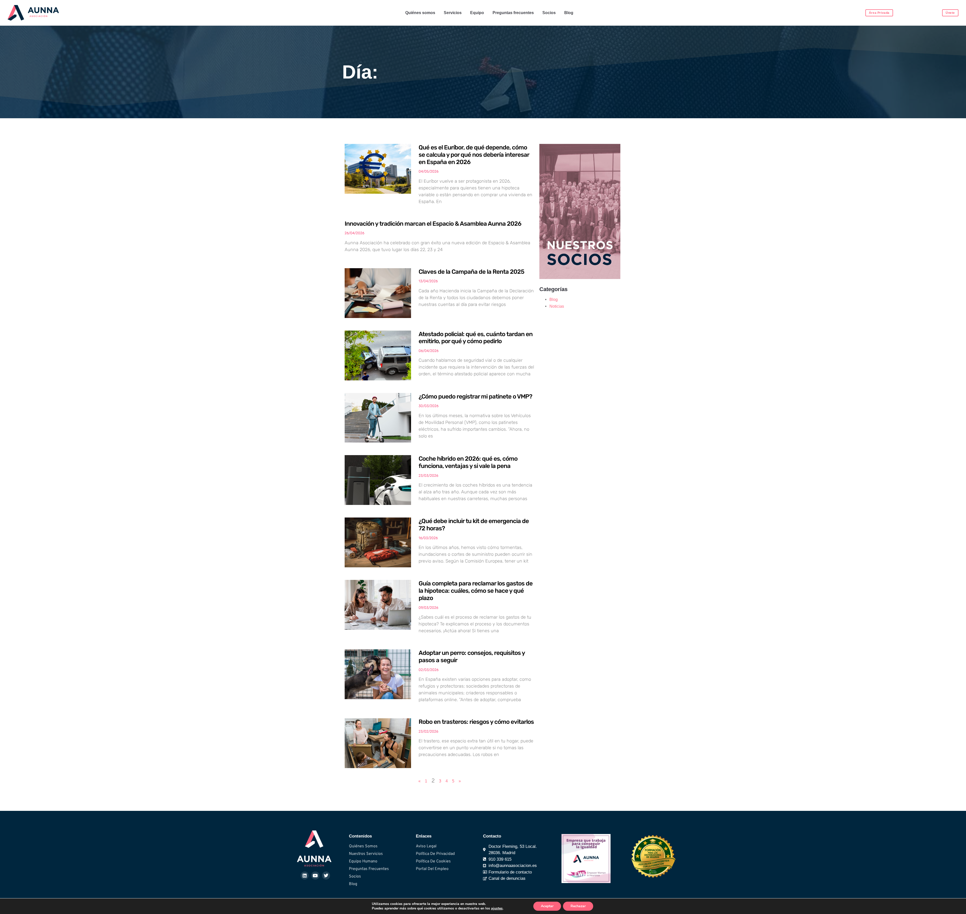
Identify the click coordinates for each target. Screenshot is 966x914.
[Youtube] (315, 875)
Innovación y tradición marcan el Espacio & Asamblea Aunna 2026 (433, 223)
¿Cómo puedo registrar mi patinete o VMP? (475, 396)
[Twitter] (326, 875)
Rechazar (578, 906)
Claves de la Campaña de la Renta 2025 (471, 271)
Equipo (477, 13)
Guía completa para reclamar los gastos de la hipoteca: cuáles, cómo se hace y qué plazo (476, 591)
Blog (568, 13)
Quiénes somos (420, 13)
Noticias (556, 306)
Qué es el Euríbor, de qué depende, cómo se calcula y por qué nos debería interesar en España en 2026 (474, 155)
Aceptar (547, 906)
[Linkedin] (305, 875)
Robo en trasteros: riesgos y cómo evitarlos (476, 721)
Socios (549, 13)
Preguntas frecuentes (513, 13)
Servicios (453, 13)
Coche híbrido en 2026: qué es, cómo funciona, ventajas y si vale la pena (468, 462)
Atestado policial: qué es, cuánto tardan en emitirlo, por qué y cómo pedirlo (476, 338)
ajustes (497, 908)
